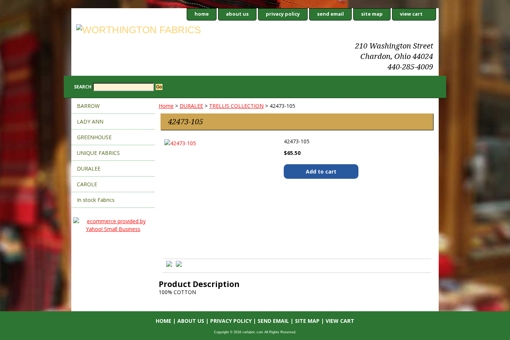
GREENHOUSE (94, 137)
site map (372, 13)
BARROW (88, 105)
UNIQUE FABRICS (98, 152)
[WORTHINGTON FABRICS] (164, 31)
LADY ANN (90, 121)
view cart (411, 13)
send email (330, 13)
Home (166, 105)
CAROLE (87, 184)
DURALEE (191, 105)
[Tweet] (169, 264)
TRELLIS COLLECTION (236, 105)
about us (237, 13)
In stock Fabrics (96, 199)
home (202, 13)
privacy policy (283, 13)
